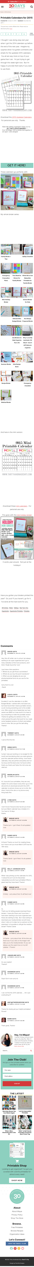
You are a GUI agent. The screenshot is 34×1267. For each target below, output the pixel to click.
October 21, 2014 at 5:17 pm (15, 987)
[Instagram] (18, 1248)
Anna (9, 747)
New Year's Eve (24, 608)
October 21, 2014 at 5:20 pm (15, 973)
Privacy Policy (17, 1215)
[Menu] (2, 7)
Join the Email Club (17, 1243)
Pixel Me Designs (19, 1263)
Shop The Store (17, 1218)
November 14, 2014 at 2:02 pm (16, 696)
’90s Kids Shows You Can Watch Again (9, 1112)
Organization (5, 611)
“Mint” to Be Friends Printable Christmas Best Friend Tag (24, 1132)
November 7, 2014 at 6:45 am (15, 734)
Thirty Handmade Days (17, 6)
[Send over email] (24, 34)
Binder (11, 608)
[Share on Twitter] (8, 34)
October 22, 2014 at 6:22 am (17, 933)
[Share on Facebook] (3, 34)
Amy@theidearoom (15, 1002)
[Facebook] (11, 1248)
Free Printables (17, 1227)
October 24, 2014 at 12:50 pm (18, 820)
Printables (26, 611)
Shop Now (17, 1180)
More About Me (19, 1046)
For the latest (18, 1)
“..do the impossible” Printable (25, 1112)
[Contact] (22, 1248)
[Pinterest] (15, 1248)
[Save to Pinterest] (13, 34)
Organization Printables (16, 611)
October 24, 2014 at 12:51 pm (16, 776)
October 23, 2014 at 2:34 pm (15, 837)
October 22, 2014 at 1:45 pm (15, 870)
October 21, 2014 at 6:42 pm (15, 903)
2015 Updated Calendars (22, 117)
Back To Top (25, 1259)
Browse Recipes (17, 1231)
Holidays (16, 608)
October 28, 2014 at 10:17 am (16, 749)
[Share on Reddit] (19, 34)
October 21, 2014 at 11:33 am (16, 1004)
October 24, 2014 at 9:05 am (16, 801)
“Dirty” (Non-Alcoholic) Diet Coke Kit (9, 1132)
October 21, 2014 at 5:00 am (15, 1020)
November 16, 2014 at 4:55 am (16, 653)
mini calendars (21, 506)
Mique (11, 818)
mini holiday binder (24, 515)
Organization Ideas (17, 1234)
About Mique (17, 1211)
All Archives (5, 608)
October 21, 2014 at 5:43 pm (15, 957)
